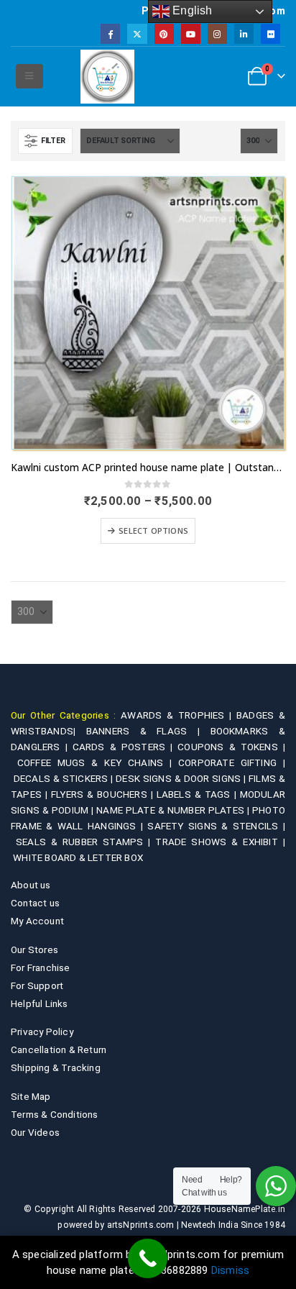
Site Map (31, 1096)
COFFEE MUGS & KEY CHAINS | (97, 762)
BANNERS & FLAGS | (148, 731)
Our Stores (34, 949)
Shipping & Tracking (56, 1067)
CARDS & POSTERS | (125, 746)
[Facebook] (110, 33)
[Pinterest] (164, 33)
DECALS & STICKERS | (65, 778)
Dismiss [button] (230, 1270)
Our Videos (35, 1132)
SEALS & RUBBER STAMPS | (86, 841)
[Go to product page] (148, 313)
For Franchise (40, 967)
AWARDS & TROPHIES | (176, 715)
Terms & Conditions (54, 1114)
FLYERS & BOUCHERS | (104, 794)
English (191, 10)
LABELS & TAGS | (198, 794)
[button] (29, 76)
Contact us (35, 902)
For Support (37, 985)
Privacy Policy (42, 1031)
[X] (137, 33)
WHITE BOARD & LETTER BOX (78, 857)
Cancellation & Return (58, 1049)
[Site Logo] (107, 77)
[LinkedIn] (244, 33)
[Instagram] (217, 33)
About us (31, 885)
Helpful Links (39, 1003)
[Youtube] (190, 33)
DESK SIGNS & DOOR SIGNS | (182, 778)
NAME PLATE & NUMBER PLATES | (174, 810)
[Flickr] (270, 33)
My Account (37, 920)
